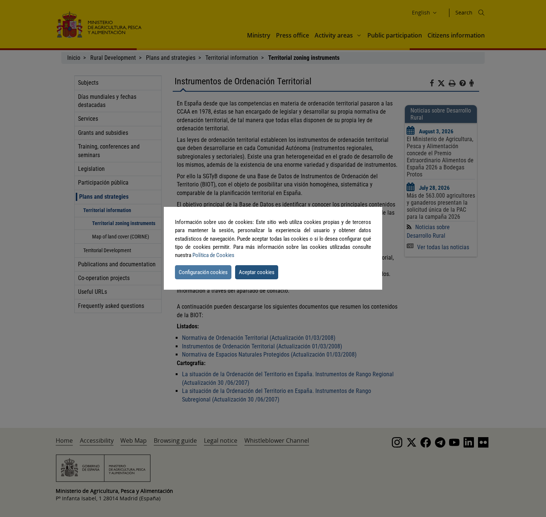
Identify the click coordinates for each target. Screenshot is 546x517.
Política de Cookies (213, 255)
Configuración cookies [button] (203, 272)
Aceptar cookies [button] (256, 272)
